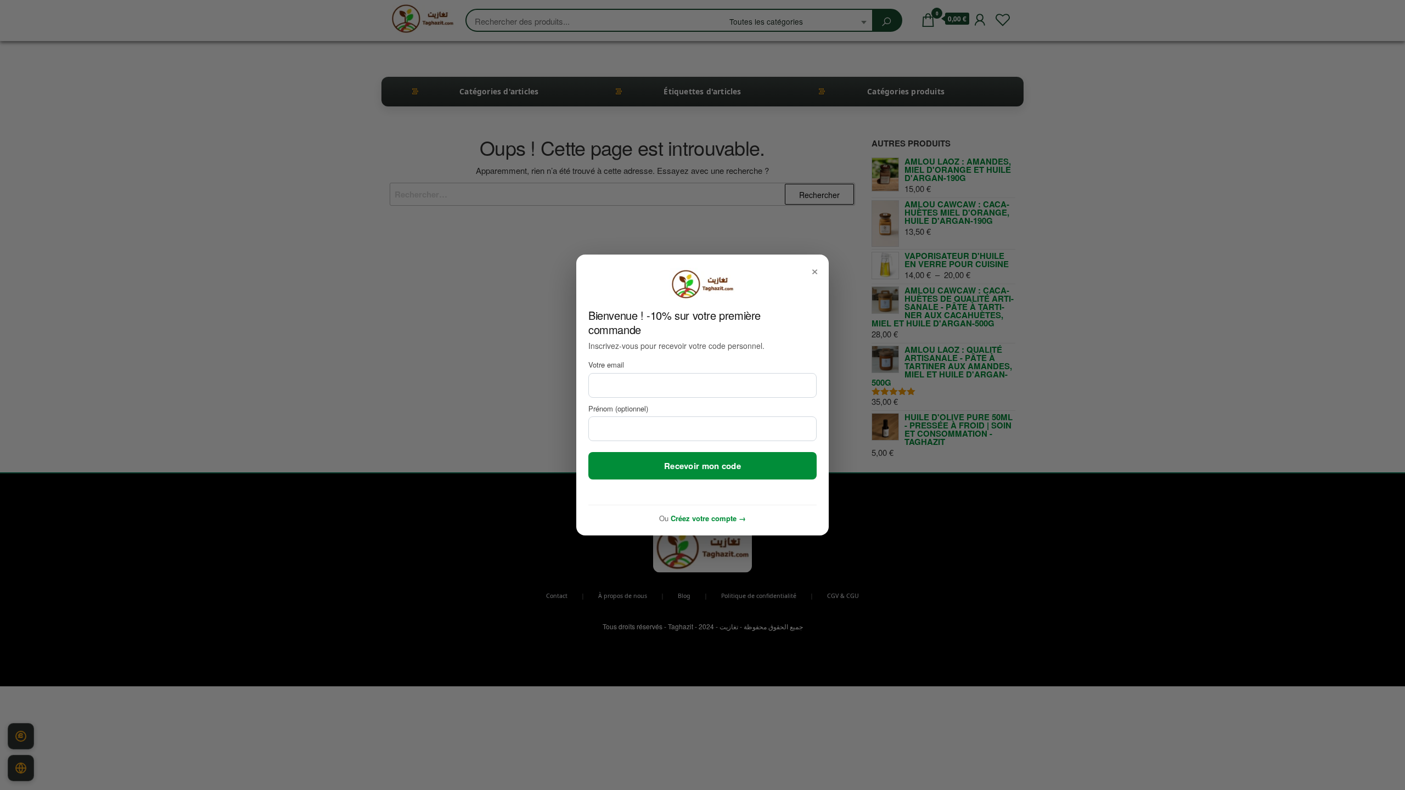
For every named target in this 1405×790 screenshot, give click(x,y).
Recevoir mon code (702, 466)
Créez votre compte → (708, 518)
